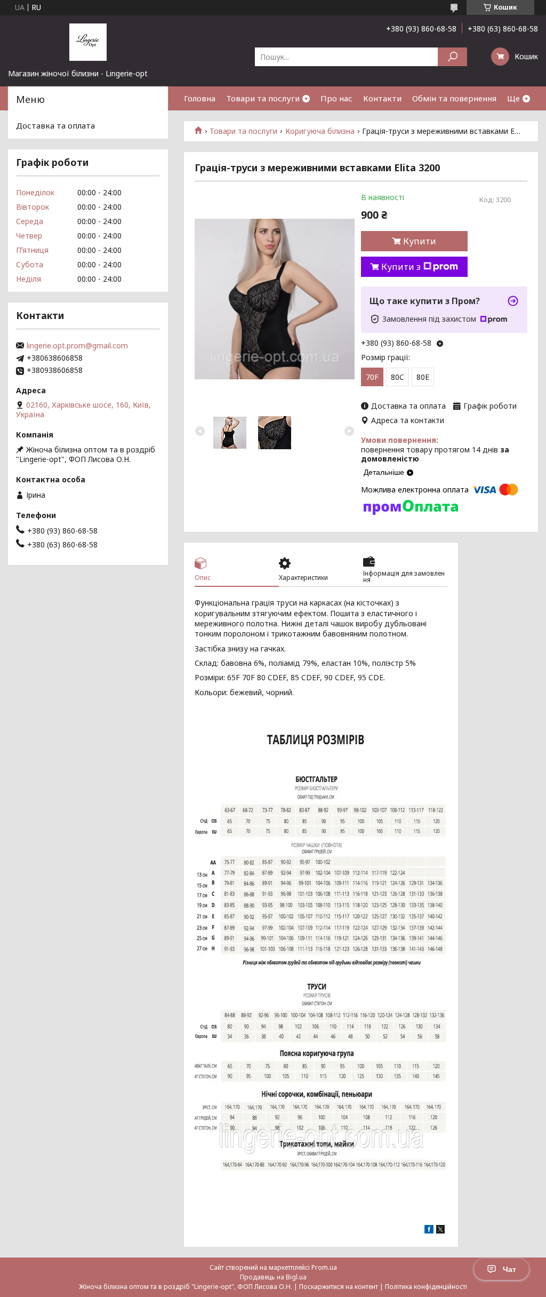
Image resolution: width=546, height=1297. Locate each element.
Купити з (401, 267)
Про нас (336, 98)
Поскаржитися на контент (338, 1286)
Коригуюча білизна (320, 131)
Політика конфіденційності (426, 1286)
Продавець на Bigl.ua (273, 1277)
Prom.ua (324, 1267)
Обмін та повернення (454, 98)
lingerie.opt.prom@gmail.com (77, 346)
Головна (199, 98)
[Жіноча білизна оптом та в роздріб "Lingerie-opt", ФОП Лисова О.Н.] (88, 41)
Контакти (382, 98)
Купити (419, 241)
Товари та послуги (263, 98)
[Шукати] (452, 56)
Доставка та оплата (55, 125)
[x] (440, 1231)
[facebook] (428, 1231)
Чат (509, 1269)
